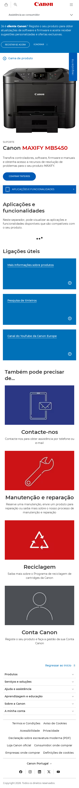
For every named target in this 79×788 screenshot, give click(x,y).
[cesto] (6, 5)
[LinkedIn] (39, 771)
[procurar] (15, 5)
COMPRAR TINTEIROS (19, 176)
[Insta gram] (30, 771)
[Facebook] (20, 771)
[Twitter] (48, 771)
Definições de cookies (58, 752)
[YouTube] (58, 771)
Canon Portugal (38, 763)
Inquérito (73, 67)
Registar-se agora (15, 44)
